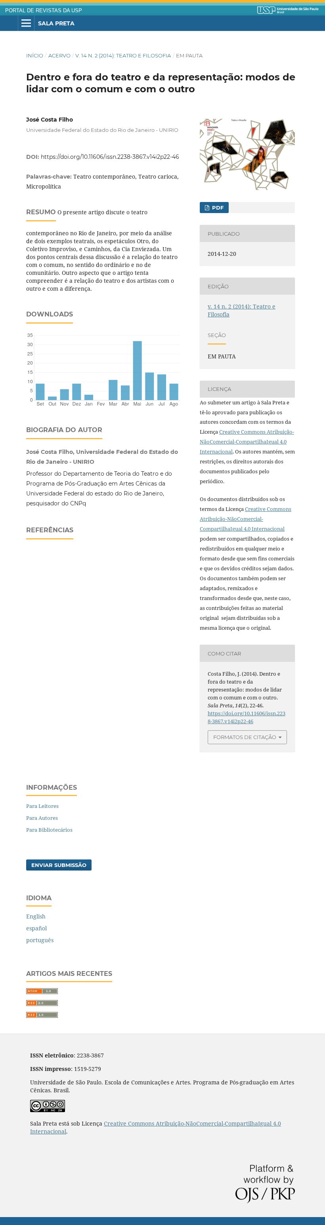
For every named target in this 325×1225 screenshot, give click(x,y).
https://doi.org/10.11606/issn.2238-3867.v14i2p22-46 (110, 156)
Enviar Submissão (58, 865)
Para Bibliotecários (49, 829)
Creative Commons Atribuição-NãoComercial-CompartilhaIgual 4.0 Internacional (247, 441)
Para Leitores (42, 806)
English (36, 916)
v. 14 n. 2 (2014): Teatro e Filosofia (123, 55)
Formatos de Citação (244, 737)
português (40, 940)
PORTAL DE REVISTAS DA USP (43, 10)
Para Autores (42, 817)
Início (34, 55)
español (36, 928)
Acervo (59, 55)
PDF (217, 207)
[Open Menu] (26, 23)
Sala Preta (56, 23)
